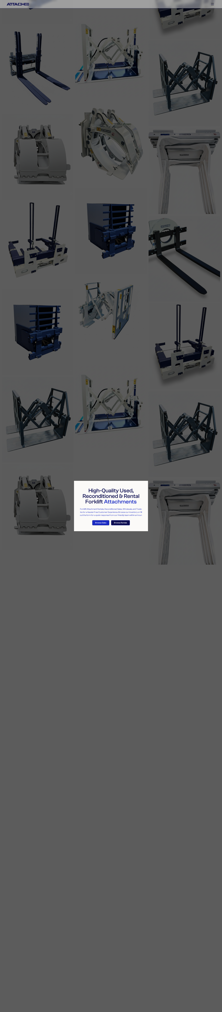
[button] (212, 4)
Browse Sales (100, 523)
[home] (29, 4)
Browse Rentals (120, 523)
